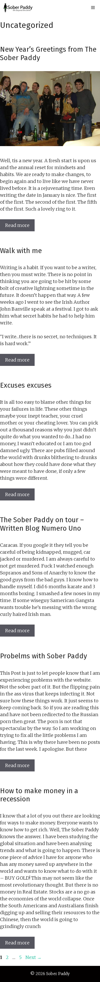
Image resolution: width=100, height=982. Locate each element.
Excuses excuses (26, 385)
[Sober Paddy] (18, 7)
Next (33, 957)
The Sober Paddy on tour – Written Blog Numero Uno (42, 524)
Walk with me (21, 251)
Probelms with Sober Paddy (43, 656)
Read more (17, 225)
